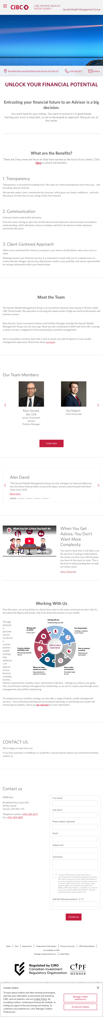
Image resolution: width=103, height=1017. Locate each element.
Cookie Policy (64, 954)
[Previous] (5, 405)
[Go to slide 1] (21, 498)
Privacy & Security (67, 946)
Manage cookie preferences (45, 954)
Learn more (51, 443)
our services (42, 704)
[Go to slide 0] (13, 498)
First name (58, 798)
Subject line (58, 845)
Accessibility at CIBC (51, 950)
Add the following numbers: (68, 899)
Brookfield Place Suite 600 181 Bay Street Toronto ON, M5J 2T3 (33, 71)
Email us (96, 71)
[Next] (97, 405)
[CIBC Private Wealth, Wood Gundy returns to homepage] (35, 7)
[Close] (98, 987)
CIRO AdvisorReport (87, 946)
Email (55, 833)
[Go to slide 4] (45, 498)
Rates (8, 946)
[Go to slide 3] (37, 498)
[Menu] (5, 6)
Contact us (74, 917)
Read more (15, 494)
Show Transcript (68, 571)
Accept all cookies (80, 1007)
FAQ (16, 946)
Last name (57, 810)
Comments (58, 857)
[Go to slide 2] (29, 498)
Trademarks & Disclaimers (46, 946)
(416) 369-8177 (76, 71)
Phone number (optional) (64, 821)
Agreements (27, 946)
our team (50, 342)
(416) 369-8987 (15, 817)
